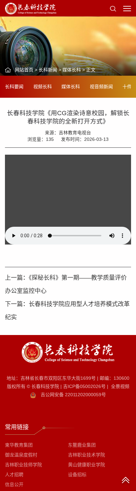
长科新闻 (48, 69)
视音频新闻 (101, 86)
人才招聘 (14, 474)
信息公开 (14, 484)
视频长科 (42, 86)
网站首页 (24, 69)
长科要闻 (14, 86)
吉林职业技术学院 (86, 454)
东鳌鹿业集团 (82, 445)
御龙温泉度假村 (21, 454)
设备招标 (77, 474)
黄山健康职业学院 (86, 464)
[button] (112, 8)
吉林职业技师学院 (23, 464)
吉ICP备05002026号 (84, 386)
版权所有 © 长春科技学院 (34, 386)
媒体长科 (71, 69)
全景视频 (120, 386)
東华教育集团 (19, 445)
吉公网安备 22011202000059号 (73, 394)
